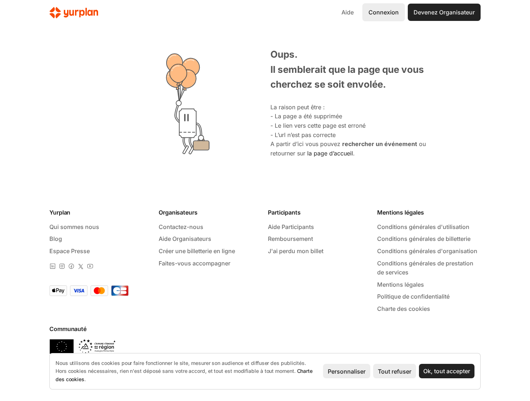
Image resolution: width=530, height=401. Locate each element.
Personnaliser (347, 371)
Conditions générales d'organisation (427, 251)
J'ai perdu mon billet (295, 251)
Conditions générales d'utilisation (423, 226)
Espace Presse (69, 251)
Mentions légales (400, 284)
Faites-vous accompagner (194, 263)
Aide (347, 12)
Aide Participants (291, 226)
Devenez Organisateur (444, 12)
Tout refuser (394, 371)
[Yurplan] (73, 12)
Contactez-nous (181, 226)
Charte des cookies (403, 308)
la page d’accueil (330, 153)
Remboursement (290, 238)
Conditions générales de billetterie (424, 238)
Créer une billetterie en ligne (197, 251)
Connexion (383, 12)
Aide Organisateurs (185, 238)
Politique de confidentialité (413, 296)
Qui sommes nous (74, 226)
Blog (55, 238)
